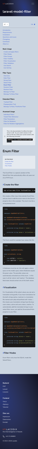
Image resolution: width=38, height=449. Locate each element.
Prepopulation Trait (10, 104)
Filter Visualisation (10, 61)
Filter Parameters (9, 119)
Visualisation (8, 163)
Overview (7, 76)
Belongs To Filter (9, 92)
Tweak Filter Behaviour (11, 117)
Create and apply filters (11, 52)
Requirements (7, 32)
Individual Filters (9, 114)
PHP (4, 386)
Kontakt (5, 422)
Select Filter (7, 83)
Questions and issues (9, 37)
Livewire (5, 392)
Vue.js (5, 401)
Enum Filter (7, 85)
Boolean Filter (8, 89)
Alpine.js (5, 404)
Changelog (6, 39)
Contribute (6, 42)
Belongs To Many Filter (11, 94)
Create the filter (9, 161)
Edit (32, 24)
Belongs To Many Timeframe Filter (15, 107)
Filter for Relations (10, 121)
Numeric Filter (8, 87)
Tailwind (5, 407)
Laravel (5, 389)
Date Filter (7, 78)
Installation (6, 35)
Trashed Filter (8, 102)
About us (6, 44)
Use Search (7, 66)
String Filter (7, 80)
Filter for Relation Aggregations (14, 124)
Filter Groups (8, 56)
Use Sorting (7, 68)
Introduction (6, 30)
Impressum (6, 417)
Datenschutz (7, 419)
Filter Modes (8, 54)
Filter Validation (9, 63)
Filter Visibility (8, 59)
